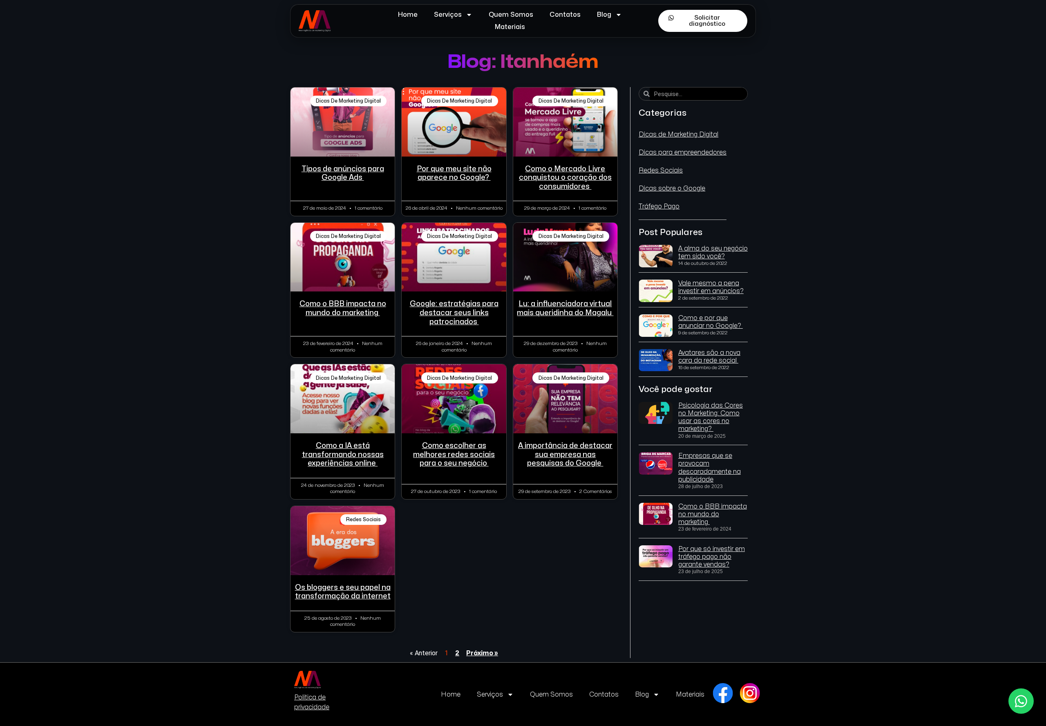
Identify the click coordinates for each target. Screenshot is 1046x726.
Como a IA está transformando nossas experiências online (343, 454)
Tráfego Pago (659, 206)
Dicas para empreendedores (682, 152)
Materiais (510, 27)
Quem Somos (511, 14)
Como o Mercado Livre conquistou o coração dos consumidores (565, 178)
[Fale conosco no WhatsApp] (1021, 701)
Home (408, 14)
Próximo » (482, 653)
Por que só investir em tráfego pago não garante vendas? (711, 557)
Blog (604, 14)
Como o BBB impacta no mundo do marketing (712, 514)
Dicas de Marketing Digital (678, 134)
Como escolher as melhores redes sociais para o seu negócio (454, 454)
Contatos (565, 14)
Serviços (448, 14)
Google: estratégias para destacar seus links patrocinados (454, 312)
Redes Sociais (661, 170)
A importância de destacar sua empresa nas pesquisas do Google (565, 454)
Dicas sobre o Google (672, 188)
